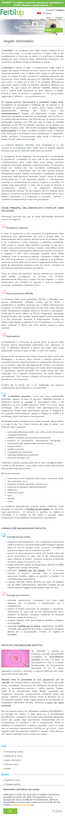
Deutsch (51, 10)
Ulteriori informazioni (23, 804)
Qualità (7, 768)
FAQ (42, 19)
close (58, 810)
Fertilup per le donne (13, 756)
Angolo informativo (12, 760)
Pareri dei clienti (55, 19)
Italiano (60, 10)
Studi (48, 18)
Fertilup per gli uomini (13, 752)
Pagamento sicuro (12, 780)
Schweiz (47, 13)
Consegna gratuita (12, 784)
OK (10, 811)
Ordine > (50, 30)
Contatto (58, 18)
